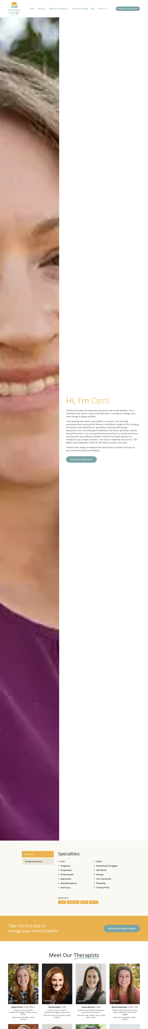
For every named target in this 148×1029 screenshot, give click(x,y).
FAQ (92, 8)
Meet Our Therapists (58, 8)
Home (32, 8)
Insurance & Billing (80, 8)
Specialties (29, 854)
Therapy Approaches (33, 861)
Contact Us (102, 8)
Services (41, 8)
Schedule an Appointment (128, 9)
